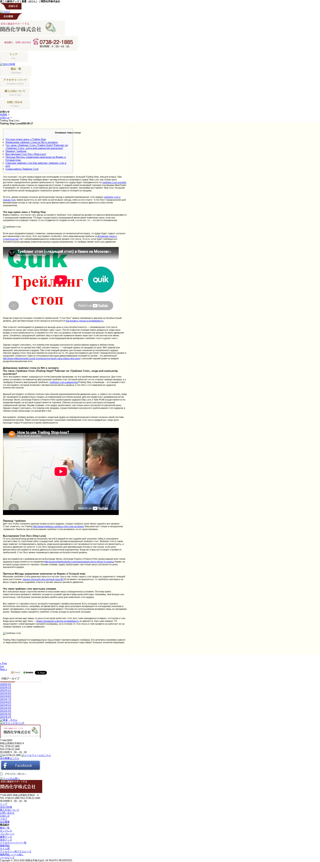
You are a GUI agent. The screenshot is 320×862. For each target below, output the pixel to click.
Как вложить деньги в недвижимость (85, 321)
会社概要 (5, 821)
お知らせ (5, 117)
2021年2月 (5, 714)
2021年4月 (5, 708)
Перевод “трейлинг (16, 151)
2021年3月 (5, 711)
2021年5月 (5, 705)
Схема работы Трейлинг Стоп (22, 169)
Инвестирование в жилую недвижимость (57, 621)
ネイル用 (5, 848)
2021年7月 (5, 699)
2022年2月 (5, 687)
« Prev (3, 663)
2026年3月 (5, 684)
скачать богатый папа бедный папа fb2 (43, 579)
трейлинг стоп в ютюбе (114, 182)
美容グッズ (6, 839)
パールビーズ (7, 857)
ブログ (3, 818)
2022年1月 (5, 690)
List (2, 666)
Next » (3, 669)
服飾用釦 (5, 845)
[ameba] (28, 672)
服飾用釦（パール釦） (12, 854)
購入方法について (9, 810)
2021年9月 (5, 693)
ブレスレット (7, 833)
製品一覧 (5, 827)
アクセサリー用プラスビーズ (15, 851)
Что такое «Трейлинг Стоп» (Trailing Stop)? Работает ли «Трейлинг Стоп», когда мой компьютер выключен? (37, 147)
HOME (3, 114)
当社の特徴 (6, 807)
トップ (3, 804)
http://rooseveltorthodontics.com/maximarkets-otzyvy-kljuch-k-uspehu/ (79, 561)
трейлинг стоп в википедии (63, 382)
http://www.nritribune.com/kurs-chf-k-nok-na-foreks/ (58, 526)
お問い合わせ (7, 813)
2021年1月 (5, 717)
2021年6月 (5, 702)
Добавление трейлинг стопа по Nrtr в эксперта (32, 142)
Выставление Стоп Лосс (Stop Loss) (26, 154)
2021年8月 (5, 696)
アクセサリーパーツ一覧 (13, 842)
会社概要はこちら (9, 758)
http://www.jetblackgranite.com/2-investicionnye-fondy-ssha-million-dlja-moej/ (41, 358)
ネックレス (6, 830)
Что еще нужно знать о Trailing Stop (26, 139)
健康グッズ (6, 836)
